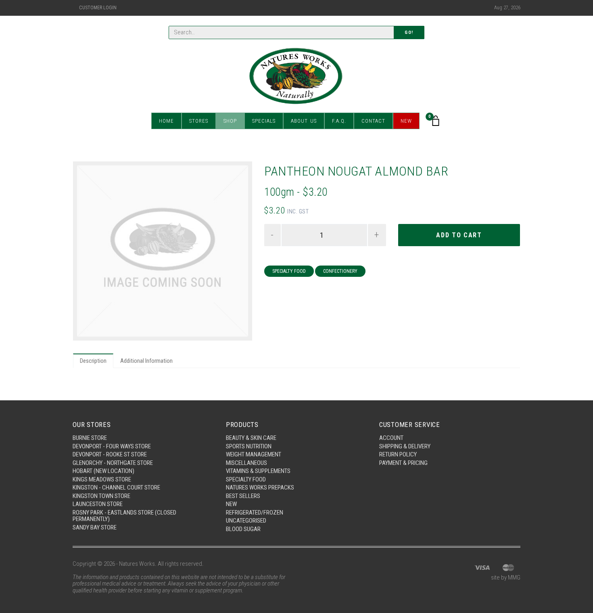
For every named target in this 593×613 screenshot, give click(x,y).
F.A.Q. (339, 121)
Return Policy (398, 454)
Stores (198, 121)
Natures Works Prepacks (260, 487)
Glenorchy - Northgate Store (113, 463)
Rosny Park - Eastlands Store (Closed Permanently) (124, 516)
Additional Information (146, 360)
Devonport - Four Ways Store (112, 446)
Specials (264, 121)
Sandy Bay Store (95, 527)
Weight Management (253, 454)
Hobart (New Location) (103, 471)
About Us (304, 121)
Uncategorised (246, 520)
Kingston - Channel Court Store (116, 487)
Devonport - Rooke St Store (110, 454)
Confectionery (340, 271)
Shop (230, 121)
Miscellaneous (246, 463)
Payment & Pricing (403, 463)
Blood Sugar (243, 529)
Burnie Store (90, 437)
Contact (373, 121)
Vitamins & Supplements (258, 471)
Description (93, 360)
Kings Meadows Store (102, 479)
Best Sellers (243, 496)
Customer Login (98, 7)
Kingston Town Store (101, 496)
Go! (409, 32)
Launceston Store (98, 504)
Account (391, 437)
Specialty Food (289, 271)
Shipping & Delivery (404, 446)
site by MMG (505, 577)
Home (166, 121)
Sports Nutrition (248, 446)
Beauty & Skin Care (251, 437)
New (406, 121)
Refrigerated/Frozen (254, 512)
